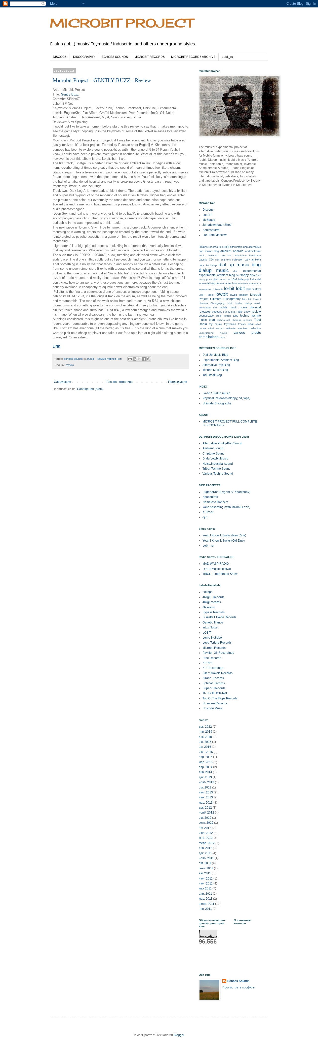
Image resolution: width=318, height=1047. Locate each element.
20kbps (207, 592)
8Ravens (208, 607)
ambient (225, 251)
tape (235, 315)
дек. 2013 (205, 777)
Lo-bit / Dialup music (216, 393)
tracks (242, 324)
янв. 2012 (205, 848)
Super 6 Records (213, 688)
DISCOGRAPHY (84, 57)
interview (243, 283)
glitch (216, 279)
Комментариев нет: (109, 358)
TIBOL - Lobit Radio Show (220, 574)
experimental (252, 271)
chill (217, 259)
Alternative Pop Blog (216, 365)
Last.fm (207, 215)
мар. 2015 (206, 762)
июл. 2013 (206, 792)
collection (237, 259)
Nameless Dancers (215, 502)
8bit (221, 247)
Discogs (207, 209)
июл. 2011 (206, 878)
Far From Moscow (214, 235)
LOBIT (206, 632)
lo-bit (229, 288)
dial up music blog (240, 264)
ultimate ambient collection (243, 328)
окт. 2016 (205, 742)
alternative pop (239, 246)
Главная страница (120, 382)
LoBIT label (206, 294)
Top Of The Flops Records (220, 698)
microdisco (205, 307)
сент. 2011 (206, 868)
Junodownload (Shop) (217, 225)
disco (236, 271)
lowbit (221, 294)
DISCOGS (60, 57)
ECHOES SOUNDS (115, 57)
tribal (250, 324)
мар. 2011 (205, 898)
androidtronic (253, 251)
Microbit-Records (214, 648)
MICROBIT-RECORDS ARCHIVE (193, 57)
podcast (217, 311)
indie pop (243, 279)
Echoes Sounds (238, 981)
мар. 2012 (206, 838)
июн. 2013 (206, 797)
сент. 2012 (206, 822)
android (238, 251)
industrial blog (207, 283)
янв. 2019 (205, 731)
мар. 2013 (206, 802)
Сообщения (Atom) (90, 389)
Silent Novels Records (217, 673)
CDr (211, 259)
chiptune (226, 259)
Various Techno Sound (217, 473)
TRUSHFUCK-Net (214, 693)
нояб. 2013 (206, 782)
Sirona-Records (213, 678)
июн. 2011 (206, 883)
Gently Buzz (70, 94)
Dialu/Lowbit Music (215, 458)
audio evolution (208, 255)
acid (226, 247)
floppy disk (247, 275)
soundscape (206, 315)
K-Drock (207, 512)
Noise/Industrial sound (217, 463)
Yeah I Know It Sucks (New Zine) (224, 535)
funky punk (205, 279)
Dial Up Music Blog (215, 355)
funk (258, 275)
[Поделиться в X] (139, 359)
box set (226, 255)
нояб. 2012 (206, 812)
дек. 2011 (205, 853)
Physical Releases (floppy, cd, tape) (226, 398)
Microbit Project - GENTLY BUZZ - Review (102, 80)
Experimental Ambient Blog (220, 360)
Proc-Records (211, 658)
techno (244, 315)
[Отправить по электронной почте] (129, 359)
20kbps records (208, 246)
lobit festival (253, 289)
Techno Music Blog (215, 370)
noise (243, 307)
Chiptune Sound (213, 453)
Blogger (179, 1035)
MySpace (208, 220)
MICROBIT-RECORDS (149, 57)
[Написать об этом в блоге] (134, 359)
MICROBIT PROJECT (121, 23)
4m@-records (211, 602)
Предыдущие (177, 382)
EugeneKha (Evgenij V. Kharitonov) (226, 492)
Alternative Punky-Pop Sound (222, 443)
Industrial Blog (212, 375)
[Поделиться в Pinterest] (148, 359)
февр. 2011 (206, 904)
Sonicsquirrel (211, 230)
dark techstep (208, 265)
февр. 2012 (207, 843)
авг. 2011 (205, 873)
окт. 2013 (205, 787)
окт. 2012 (205, 817)
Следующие (62, 382)
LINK (56, 346)
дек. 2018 (205, 737)
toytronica (230, 324)
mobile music (228, 307)
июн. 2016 (206, 752)
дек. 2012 (205, 807)
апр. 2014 (205, 767)
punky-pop (229, 311)
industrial (255, 279)
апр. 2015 (205, 757)
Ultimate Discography (217, 403)
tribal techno (216, 328)
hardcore (225, 279)
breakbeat (255, 255)
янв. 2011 (205, 909)
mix (215, 307)
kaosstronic (205, 289)
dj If (204, 517)
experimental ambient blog (217, 275)
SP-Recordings (212, 668)
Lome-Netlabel (212, 637)
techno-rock (223, 320)
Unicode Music (212, 708)
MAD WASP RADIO (215, 563)
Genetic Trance (212, 622)
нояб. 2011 (206, 858)
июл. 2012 (206, 833)
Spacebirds (210, 497)
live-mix (219, 289)
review (70, 364)
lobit (240, 288)
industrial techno (227, 283)
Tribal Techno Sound (216, 468)
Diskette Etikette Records (219, 617)
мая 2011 (205, 888)
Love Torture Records (217, 642)
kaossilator (255, 283)
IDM (234, 279)
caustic (203, 259)
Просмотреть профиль (238, 987)
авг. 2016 (205, 747)
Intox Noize (210, 627)
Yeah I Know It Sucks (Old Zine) (223, 540)
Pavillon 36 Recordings (218, 652)
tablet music (223, 315)
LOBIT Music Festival (216, 569)
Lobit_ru (227, 57)
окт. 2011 (205, 863)
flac (238, 275)
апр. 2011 (205, 893)
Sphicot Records (213, 683)
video (222, 337)
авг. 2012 (205, 828)
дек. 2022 (205, 726)
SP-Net (207, 663)
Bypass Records (213, 612)
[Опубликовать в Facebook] (144, 359)
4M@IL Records (213, 597)
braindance (240, 255)
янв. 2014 (205, 772)
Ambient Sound (212, 448)
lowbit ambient (239, 294)
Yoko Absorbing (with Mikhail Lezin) (226, 507)
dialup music (214, 270)
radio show (243, 311)
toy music (215, 324)
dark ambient (253, 259)
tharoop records (242, 320)
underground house (213, 332)
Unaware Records (214, 703)
